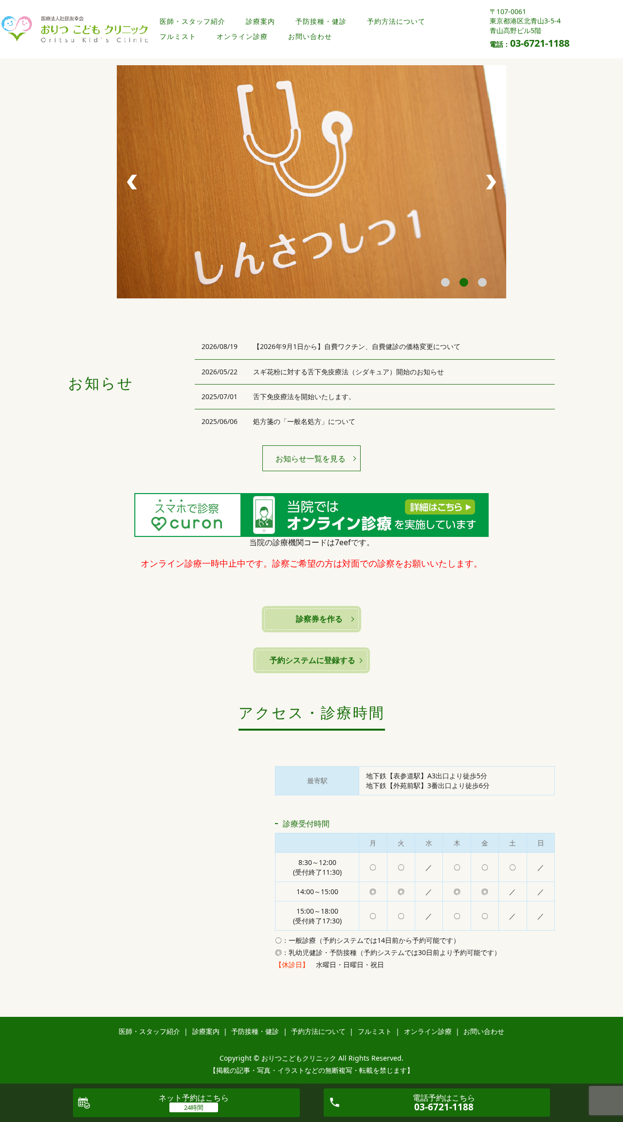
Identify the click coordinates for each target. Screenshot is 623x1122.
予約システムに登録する (315, 660)
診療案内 (260, 21)
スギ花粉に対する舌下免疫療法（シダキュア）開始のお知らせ (348, 371)
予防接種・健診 (321, 21)
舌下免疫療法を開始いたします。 (304, 396)
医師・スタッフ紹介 (192, 21)
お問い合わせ (310, 36)
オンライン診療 (242, 36)
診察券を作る (319, 618)
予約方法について (396, 21)
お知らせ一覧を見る (310, 458)
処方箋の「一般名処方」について (304, 421)
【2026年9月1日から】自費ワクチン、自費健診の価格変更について (356, 346)
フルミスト (178, 36)
